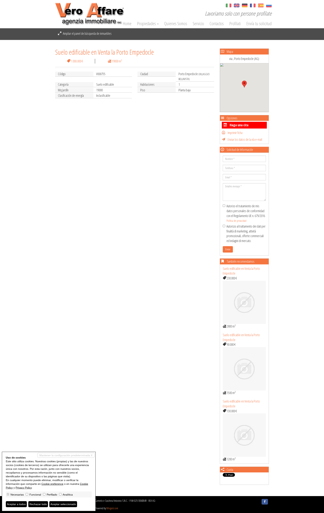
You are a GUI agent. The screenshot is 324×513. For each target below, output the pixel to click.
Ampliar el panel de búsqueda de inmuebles (87, 33)
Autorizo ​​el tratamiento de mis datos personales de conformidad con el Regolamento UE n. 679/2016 (245, 213)
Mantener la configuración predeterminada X (65, 455)
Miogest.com (112, 508)
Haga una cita (238, 125)
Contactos (217, 23)
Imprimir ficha (234, 132)
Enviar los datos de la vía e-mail (244, 139)
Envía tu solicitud (259, 23)
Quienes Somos (175, 23)
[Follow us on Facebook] (265, 502)
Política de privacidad (236, 220)
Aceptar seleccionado (63, 504)
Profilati (235, 23)
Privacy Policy (24, 487)
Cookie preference (52, 483)
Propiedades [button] (147, 23)
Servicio (198, 23)
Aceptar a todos (16, 504)
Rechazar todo (38, 504)
